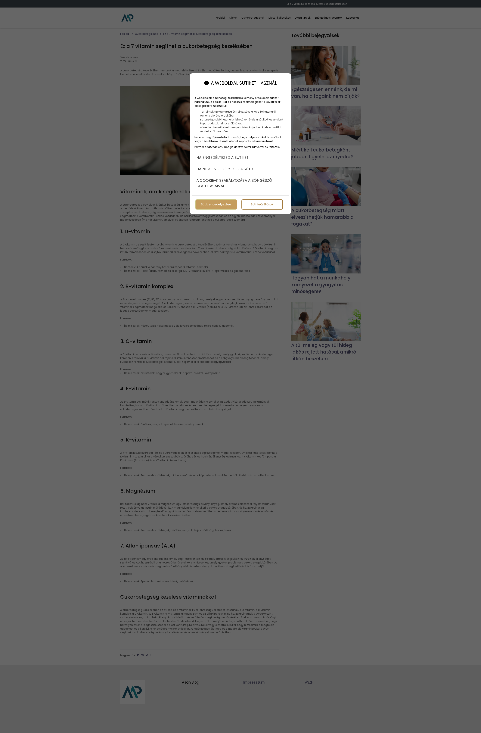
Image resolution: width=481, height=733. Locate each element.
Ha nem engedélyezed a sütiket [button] (227, 169)
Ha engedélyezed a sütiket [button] (222, 157)
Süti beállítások (262, 204)
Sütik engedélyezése (216, 204)
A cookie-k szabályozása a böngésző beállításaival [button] (234, 183)
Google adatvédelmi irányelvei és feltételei (252, 147)
